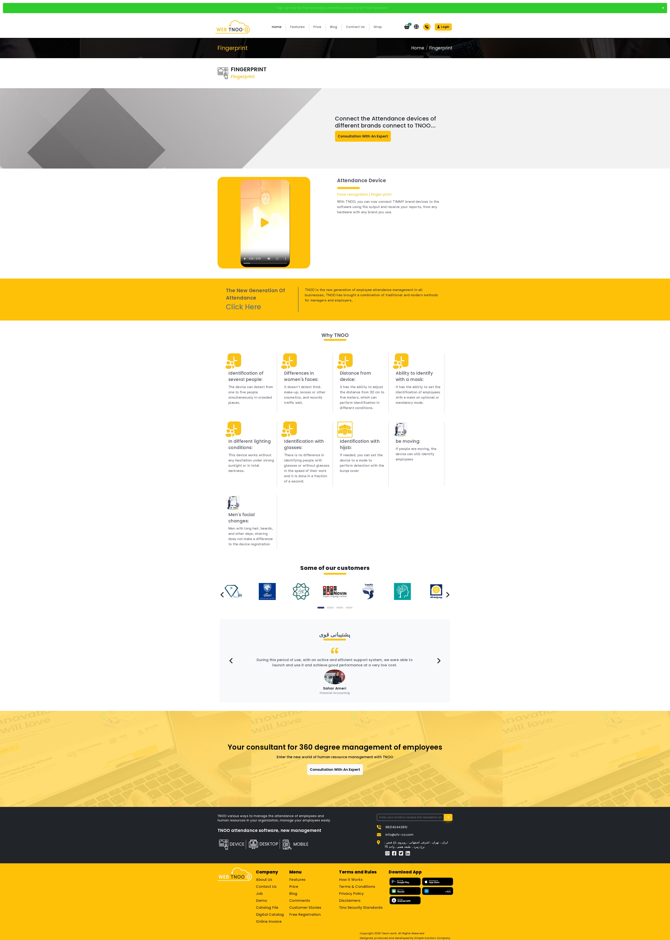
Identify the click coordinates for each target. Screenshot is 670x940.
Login (444, 27)
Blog (333, 27)
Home (276, 27)
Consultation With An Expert (363, 136)
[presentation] (222, 594)
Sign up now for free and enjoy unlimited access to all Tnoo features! (332, 8)
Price (317, 27)
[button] (321, 607)
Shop (378, 27)
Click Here (243, 307)
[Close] (663, 8)
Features (297, 27)
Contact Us (355, 27)
